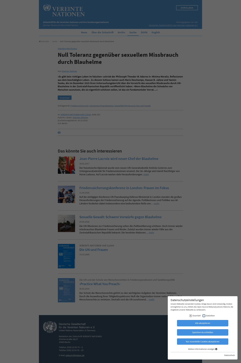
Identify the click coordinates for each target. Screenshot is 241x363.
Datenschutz (229, 355)
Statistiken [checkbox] (210, 315)
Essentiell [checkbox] (197, 315)
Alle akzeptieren (202, 323)
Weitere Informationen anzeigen (201, 349)
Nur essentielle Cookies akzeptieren (202, 341)
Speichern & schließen (202, 332)
